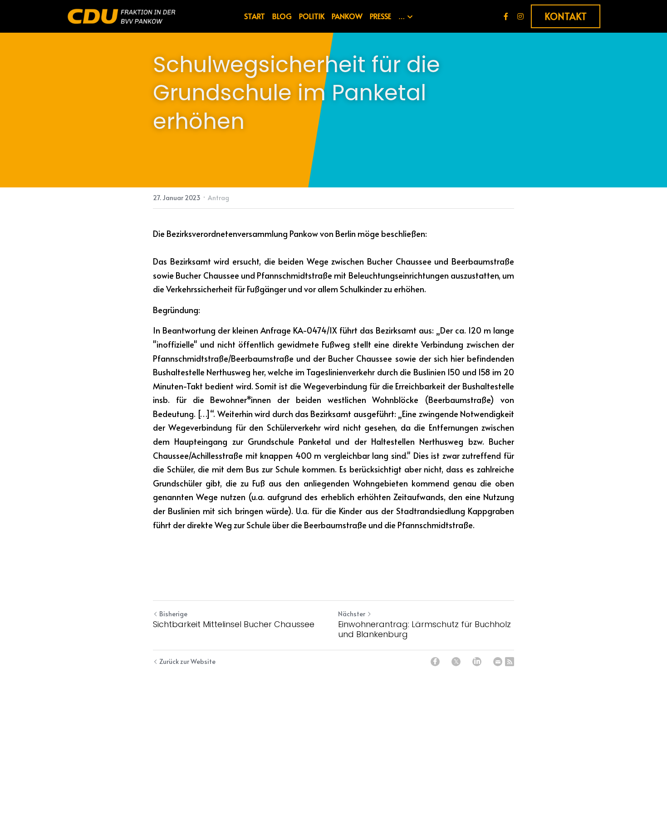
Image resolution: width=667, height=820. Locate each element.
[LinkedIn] (476, 661)
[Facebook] (435, 661)
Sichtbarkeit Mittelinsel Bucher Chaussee (233, 624)
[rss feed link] (509, 661)
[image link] (121, 16)
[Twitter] (456, 661)
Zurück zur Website (187, 661)
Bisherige (173, 613)
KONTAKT (565, 16)
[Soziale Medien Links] (506, 16)
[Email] (497, 661)
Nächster (351, 613)
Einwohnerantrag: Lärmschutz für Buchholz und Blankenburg (424, 629)
